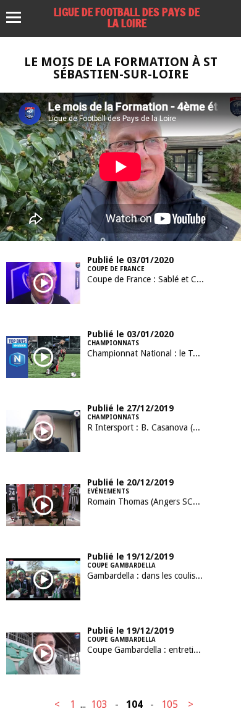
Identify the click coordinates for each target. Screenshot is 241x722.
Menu (19, 17)
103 (99, 704)
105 (169, 704)
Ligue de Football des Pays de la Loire (127, 17)
